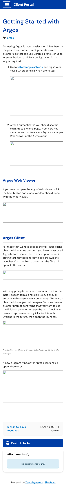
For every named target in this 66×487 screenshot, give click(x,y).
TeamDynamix (34, 482)
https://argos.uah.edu (30, 67)
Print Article (20, 443)
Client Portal (24, 4)
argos (10, 37)
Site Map (50, 482)
